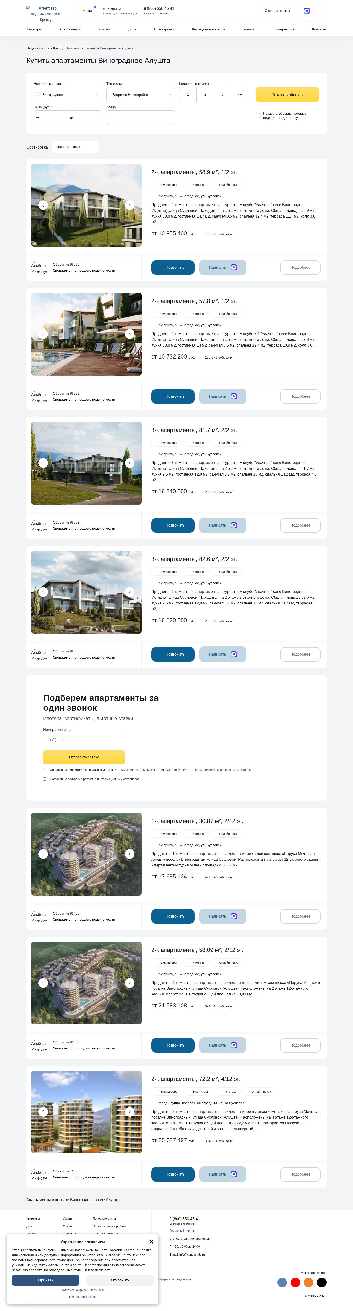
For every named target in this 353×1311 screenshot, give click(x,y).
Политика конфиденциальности (83, 1290)
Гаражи (248, 29)
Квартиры (34, 29)
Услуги (67, 1218)
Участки (104, 29)
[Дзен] (322, 1282)
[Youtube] (295, 1282)
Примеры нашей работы (110, 1226)
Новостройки (164, 29)
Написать (217, 267)
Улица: (111, 107)
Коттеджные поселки (208, 29)
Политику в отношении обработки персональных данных (212, 770)
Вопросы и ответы (105, 1234)
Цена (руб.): (43, 107)
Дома (132, 29)
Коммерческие (283, 29)
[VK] (282, 1282)
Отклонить (120, 1280)
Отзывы (68, 1226)
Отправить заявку (84, 757)
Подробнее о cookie (83, 1297)
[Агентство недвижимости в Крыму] (45, 11)
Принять (45, 1280)
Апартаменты (70, 29)
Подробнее (300, 267)
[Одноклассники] (308, 1282)
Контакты (319, 29)
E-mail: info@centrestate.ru (187, 1254)
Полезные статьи (105, 1218)
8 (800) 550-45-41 (159, 9)
